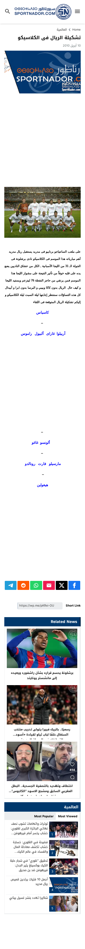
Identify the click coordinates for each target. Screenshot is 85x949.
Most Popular (43, 816)
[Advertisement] (42, 140)
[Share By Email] (49, 585)
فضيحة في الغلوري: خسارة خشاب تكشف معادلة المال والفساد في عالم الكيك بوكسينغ (30, 849)
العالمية (62, 29)
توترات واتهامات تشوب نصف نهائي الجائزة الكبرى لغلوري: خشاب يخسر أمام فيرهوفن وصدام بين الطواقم (29, 830)
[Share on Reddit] (23, 585)
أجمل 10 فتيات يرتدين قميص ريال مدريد (29, 882)
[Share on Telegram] (10, 585)
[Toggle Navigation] (78, 12)
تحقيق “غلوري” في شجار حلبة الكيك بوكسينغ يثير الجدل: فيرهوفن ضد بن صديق (29, 865)
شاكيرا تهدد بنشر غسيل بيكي (28, 898)
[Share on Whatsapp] (36, 585)
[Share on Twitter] (61, 585)
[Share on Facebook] (74, 585)
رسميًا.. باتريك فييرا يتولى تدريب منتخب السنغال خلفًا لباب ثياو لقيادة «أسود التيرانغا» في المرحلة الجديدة (42, 735)
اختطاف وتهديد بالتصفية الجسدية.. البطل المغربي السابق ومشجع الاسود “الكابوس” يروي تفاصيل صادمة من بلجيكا (42, 791)
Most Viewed (67, 816)
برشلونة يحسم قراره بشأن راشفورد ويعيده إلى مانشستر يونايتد (42, 675)
